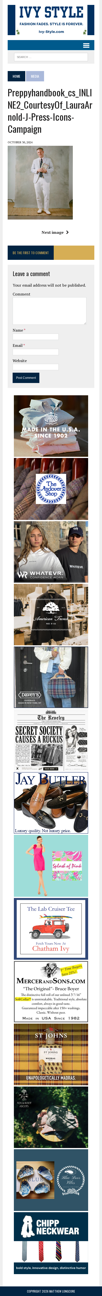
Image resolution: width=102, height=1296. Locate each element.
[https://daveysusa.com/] (51, 704)
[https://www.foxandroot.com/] (51, 1144)
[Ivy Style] (51, 20)
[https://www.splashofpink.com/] (51, 893)
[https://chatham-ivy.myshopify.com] (51, 956)
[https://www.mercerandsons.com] (51, 1019)
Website (20, 360)
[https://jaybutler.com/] (51, 830)
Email (18, 345)
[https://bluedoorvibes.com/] (51, 1207)
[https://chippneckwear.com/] (51, 1270)
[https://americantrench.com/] (51, 642)
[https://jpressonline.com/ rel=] (51, 453)
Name (18, 330)
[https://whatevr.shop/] (51, 579)
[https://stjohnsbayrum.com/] (51, 1082)
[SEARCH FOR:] (51, 56)
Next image (53, 232)
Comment (21, 294)
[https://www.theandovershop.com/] (51, 516)
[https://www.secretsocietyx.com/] (51, 767)
